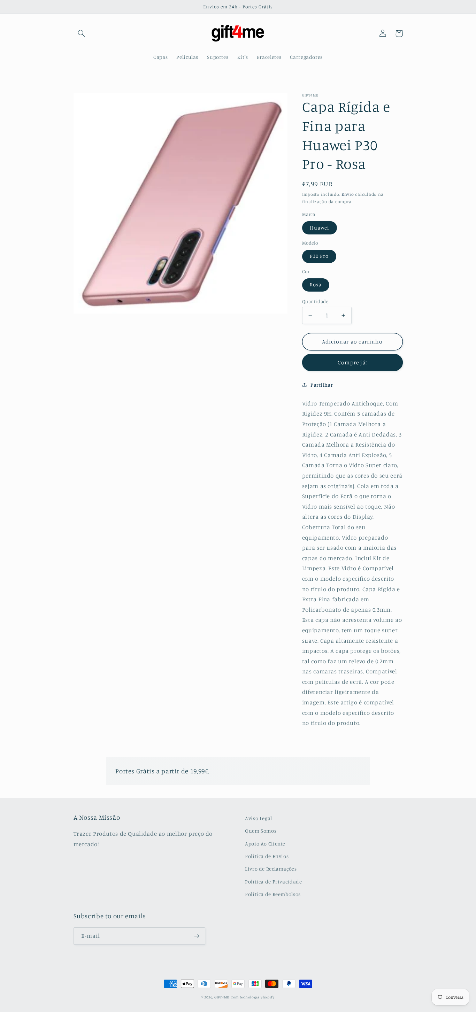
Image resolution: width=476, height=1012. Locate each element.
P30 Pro (319, 256)
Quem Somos (260, 831)
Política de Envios (267, 856)
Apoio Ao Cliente (265, 844)
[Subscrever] (197, 935)
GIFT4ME (221, 997)
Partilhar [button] (321, 384)
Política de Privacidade (273, 881)
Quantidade (315, 301)
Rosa (316, 284)
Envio (347, 193)
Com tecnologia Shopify (253, 997)
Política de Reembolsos (273, 894)
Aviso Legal (258, 818)
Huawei (319, 227)
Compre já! (352, 362)
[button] (82, 33)
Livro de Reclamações (271, 869)
